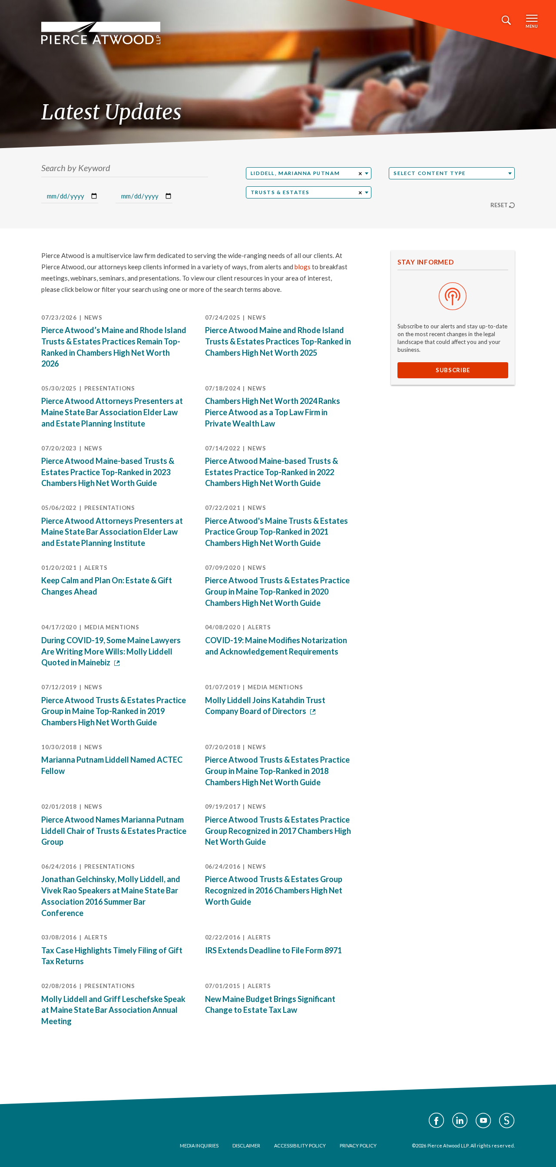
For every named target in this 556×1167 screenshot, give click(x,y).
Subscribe (453, 370)
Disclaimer (246, 1145)
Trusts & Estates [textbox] (280, 192)
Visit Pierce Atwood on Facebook (436, 1120)
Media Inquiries (199, 1145)
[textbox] (451, 173)
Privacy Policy (358, 1145)
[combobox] (309, 173)
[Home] (100, 33)
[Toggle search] (506, 20)
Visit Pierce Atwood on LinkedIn (460, 1120)
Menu (532, 26)
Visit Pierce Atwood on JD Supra (507, 1120)
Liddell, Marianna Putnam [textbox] (295, 173)
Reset (499, 205)
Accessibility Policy (300, 1145)
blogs (303, 267)
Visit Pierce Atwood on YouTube (483, 1120)
